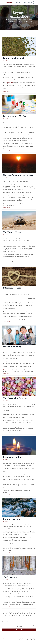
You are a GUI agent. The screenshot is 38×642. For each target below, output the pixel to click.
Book (25, 2)
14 (31, 612)
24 (22, 613)
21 (15, 613)
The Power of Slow (12, 232)
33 (12, 615)
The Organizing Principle (15, 398)
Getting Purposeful (12, 519)
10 (22, 612)
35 (16, 615)
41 (30, 615)
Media (29, 638)
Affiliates (22, 638)
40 (28, 615)
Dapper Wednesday (12, 347)
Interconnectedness (12, 288)
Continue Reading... (6, 91)
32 (9, 615)
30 (5, 615)
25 (24, 613)
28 (31, 613)
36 (19, 615)
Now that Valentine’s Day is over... (19, 175)
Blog (17, 2)
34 (14, 615)
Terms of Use (27, 639)
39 (26, 615)
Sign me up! (19, 629)
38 (23, 615)
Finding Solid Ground (13, 58)
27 (29, 613)
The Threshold (10, 577)
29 (34, 613)
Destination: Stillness (13, 457)
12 (26, 612)
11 (24, 612)
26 (27, 613)
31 (7, 615)
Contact (33, 639)
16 (3, 613)
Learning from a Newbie (14, 116)
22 (17, 613)
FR (31, 2)
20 (13, 613)
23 (20, 613)
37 (21, 615)
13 (29, 612)
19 (10, 613)
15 (33, 612)
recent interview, (9, 82)
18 (8, 613)
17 (6, 613)
